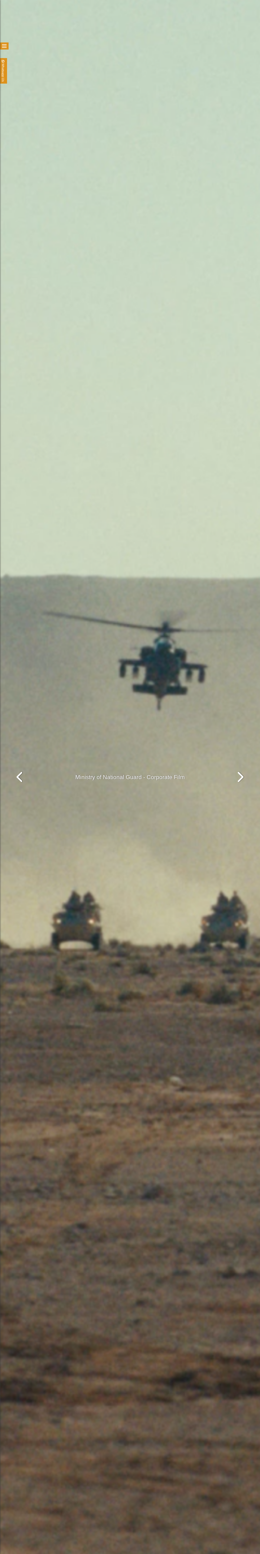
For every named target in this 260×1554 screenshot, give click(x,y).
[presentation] (20, 777)
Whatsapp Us (3, 72)
